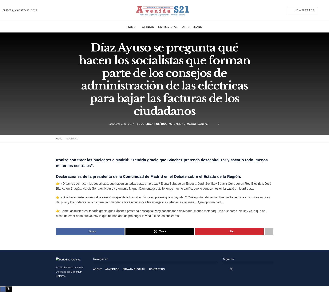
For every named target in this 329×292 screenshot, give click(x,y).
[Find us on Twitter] (231, 269)
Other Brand (192, 26)
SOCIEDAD (146, 123)
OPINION (148, 26)
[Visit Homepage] (162, 10)
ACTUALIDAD (176, 123)
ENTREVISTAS (167, 26)
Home (131, 26)
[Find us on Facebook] (224, 269)
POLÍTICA (160, 123)
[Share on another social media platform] (269, 231)
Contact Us (157, 269)
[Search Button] (324, 10)
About (97, 269)
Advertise (112, 269)
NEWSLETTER (304, 10)
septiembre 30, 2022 (121, 123)
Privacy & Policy (134, 269)
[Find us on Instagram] (238, 269)
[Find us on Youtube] (244, 269)
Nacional (202, 123)
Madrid (191, 123)
